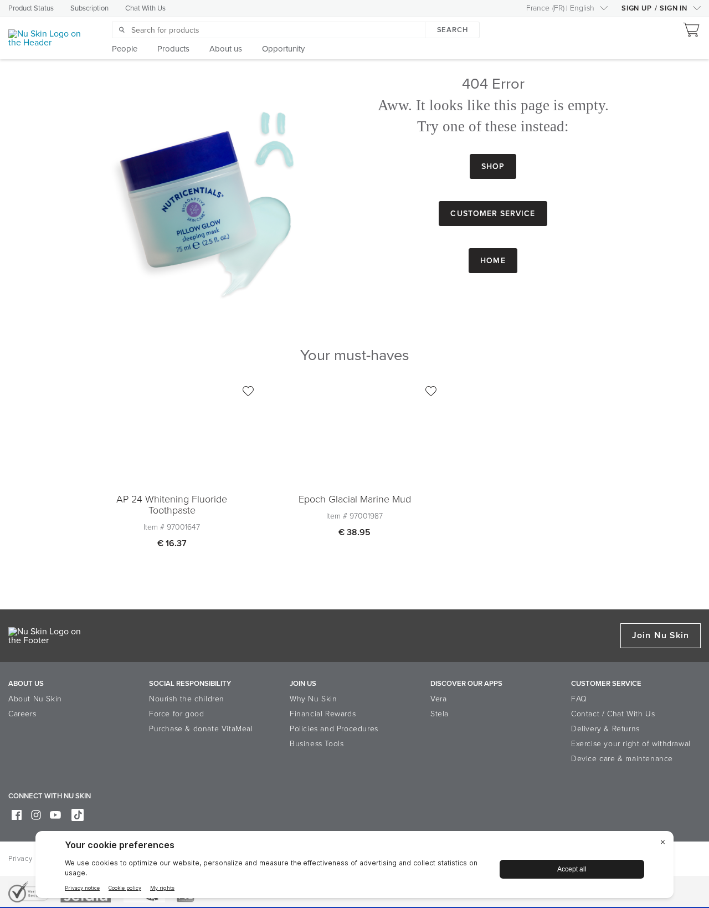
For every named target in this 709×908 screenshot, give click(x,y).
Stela (439, 714)
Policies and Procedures (334, 728)
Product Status (31, 8)
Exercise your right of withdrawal (631, 743)
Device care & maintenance (622, 758)
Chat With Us (145, 8)
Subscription (89, 8)
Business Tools (316, 743)
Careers (22, 714)
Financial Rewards (323, 714)
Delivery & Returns (605, 728)
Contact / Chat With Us (613, 714)
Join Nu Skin (660, 635)
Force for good (176, 714)
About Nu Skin (35, 699)
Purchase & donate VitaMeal (201, 728)
